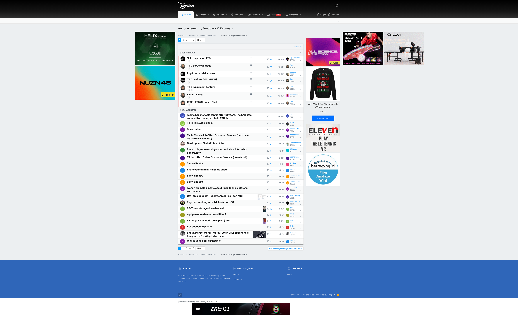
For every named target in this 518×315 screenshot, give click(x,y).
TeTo (292, 226)
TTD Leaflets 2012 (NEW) (202, 79)
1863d (292, 171)
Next (199, 40)
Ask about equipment (199, 226)
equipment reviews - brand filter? (206, 214)
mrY (291, 114)
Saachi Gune (295, 129)
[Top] (334, 295)
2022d (292, 198)
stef (291, 208)
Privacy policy (321, 295)
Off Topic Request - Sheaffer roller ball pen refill (215, 195)
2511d (292, 228)
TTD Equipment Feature (201, 87)
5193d (292, 81)
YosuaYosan (295, 94)
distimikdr (294, 187)
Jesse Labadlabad (295, 175)
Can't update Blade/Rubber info (205, 143)
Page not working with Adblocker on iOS (210, 202)
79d (291, 117)
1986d (292, 190)
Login (289, 274)
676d (292, 125)
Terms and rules (307, 295)
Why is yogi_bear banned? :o (204, 240)
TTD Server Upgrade (199, 65)
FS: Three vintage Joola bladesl (205, 208)
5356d (292, 89)
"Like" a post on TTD (199, 58)
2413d (292, 216)
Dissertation (194, 129)
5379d (292, 96)
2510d (292, 222)
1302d (292, 137)
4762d (292, 68)
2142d (292, 204)
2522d (292, 235)
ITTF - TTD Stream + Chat (202, 102)
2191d (292, 210)
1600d (292, 151)
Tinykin (293, 232)
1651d (292, 159)
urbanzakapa (295, 143)
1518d (292, 145)
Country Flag (194, 94)
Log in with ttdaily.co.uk (201, 73)
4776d (292, 75)
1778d (292, 60)
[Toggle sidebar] (339, 20)
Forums (236, 274)
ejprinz (293, 163)
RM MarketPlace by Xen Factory (198, 302)
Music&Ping (295, 195)
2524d (292, 243)
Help (330, 295)
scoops (293, 73)
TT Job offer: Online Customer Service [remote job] (217, 157)
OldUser (293, 149)
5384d (292, 104)
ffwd (292, 214)
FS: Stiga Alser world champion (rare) (209, 220)
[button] (208, 15)
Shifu (292, 122)
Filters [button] (296, 47)
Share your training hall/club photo (207, 169)
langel (292, 169)
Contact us (237, 279)
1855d (292, 165)
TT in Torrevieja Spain (200, 122)
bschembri (294, 135)
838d (292, 131)
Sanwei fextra (195, 163)
